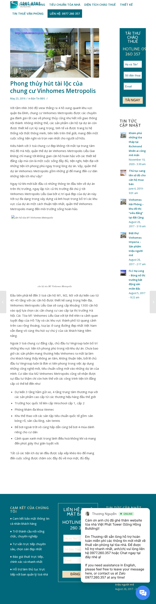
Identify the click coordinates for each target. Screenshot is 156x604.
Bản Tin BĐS (38, 98)
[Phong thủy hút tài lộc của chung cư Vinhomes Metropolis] (54, 53)
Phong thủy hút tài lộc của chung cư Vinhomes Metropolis (53, 87)
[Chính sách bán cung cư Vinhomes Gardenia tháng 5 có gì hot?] (3, 302)
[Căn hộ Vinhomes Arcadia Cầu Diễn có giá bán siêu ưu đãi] (153, 302)
